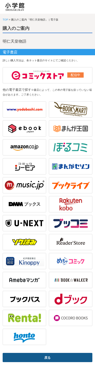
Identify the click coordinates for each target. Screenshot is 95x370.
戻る (47, 357)
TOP (5, 19)
